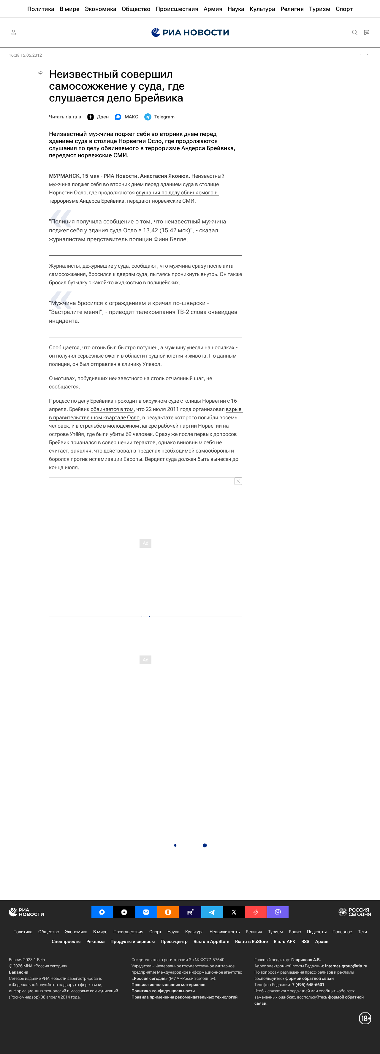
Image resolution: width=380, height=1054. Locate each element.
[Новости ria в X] (234, 912)
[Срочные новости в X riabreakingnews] (256, 912)
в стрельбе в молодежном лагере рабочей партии (136, 426)
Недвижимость (225, 931)
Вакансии (18, 972)
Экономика (76, 931)
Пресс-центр (174, 941)
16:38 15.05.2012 (25, 55)
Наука (173, 931)
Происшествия (128, 931)
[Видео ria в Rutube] (190, 912)
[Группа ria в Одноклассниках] (168, 912)
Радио (295, 931)
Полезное (342, 931)
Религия (254, 931)
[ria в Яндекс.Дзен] (124, 912)
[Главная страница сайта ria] (190, 32)
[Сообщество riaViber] (278, 912)
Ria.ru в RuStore (251, 941)
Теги (362, 931)
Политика (22, 931)
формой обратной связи (309, 978)
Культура (194, 931)
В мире (100, 931)
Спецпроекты (66, 941)
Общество (48, 931)
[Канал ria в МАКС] (102, 912)
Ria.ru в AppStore (211, 941)
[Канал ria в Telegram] (212, 912)
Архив (321, 941)
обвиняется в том (112, 409)
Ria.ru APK (284, 941)
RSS (305, 941)
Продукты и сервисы (132, 941)
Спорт (155, 931)
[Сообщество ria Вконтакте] (146, 912)
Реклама (95, 941)
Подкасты (317, 931)
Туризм (275, 931)
